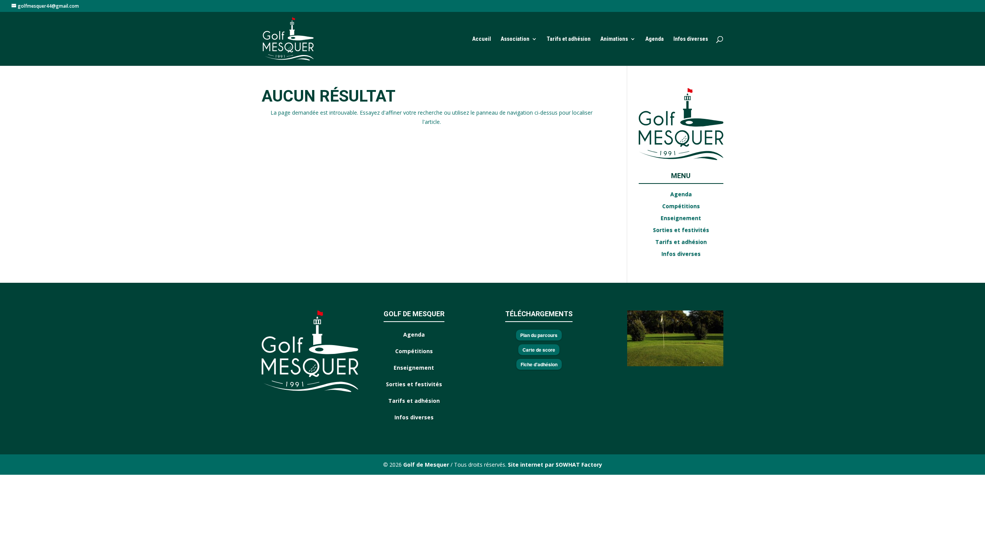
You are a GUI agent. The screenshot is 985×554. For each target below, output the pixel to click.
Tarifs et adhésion (569, 39)
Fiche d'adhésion (539, 364)
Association (515, 39)
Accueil (481, 39)
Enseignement (681, 218)
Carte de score (539, 349)
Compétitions (681, 206)
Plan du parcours (539, 335)
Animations (614, 39)
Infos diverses (690, 39)
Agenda (654, 39)
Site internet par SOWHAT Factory (554, 464)
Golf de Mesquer (427, 464)
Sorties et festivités (681, 230)
